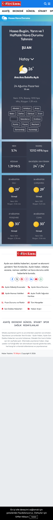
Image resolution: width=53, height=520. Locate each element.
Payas (25, 124)
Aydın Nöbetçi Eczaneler (15, 287)
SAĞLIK (18, 325)
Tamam (33, 517)
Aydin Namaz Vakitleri (14, 293)
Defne (21, 113)
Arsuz (37, 108)
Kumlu (15, 124)
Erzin (40, 113)
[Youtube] (36, 279)
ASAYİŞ (6, 11)
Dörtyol (31, 113)
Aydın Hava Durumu (39, 287)
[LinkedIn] (31, 279)
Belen (12, 113)
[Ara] (45, 3)
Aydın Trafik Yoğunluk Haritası (38, 294)
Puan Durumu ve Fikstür (15, 302)
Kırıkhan (37, 119)
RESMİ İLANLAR (31, 325)
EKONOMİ (18, 11)
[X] (17, 279)
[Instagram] (26, 279)
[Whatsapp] (41, 279)
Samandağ (19, 129)
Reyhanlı (35, 124)
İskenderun (25, 119)
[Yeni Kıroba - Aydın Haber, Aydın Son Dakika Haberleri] (11, 4)
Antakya (26, 108)
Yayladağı (32, 129)
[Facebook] (12, 279)
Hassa (13, 119)
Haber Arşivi (36, 309)
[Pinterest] (22, 279)
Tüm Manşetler (37, 302)
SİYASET (42, 11)
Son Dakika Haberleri (13, 309)
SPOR (46, 322)
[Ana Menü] (49, 3)
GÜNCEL (30, 11)
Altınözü (16, 108)
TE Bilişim (17, 353)
